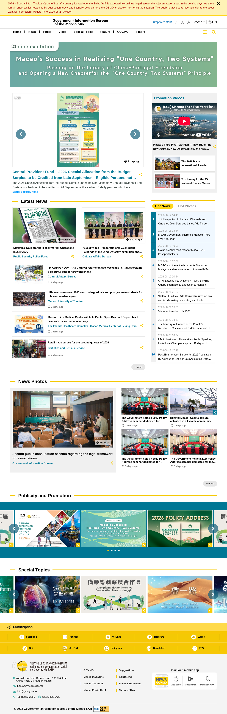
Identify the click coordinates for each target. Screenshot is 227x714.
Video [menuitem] (63, 31)
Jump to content (162, 22)
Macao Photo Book (95, 690)
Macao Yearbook (94, 683)
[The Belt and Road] (180, 594)
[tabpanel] (114, 528)
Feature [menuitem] (105, 31)
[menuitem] (32, 32)
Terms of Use (127, 690)
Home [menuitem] (17, 31)
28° (201, 22)
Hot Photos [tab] (187, 206)
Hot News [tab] (163, 206)
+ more (138, 367)
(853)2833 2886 (26, 697)
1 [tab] (108, 550)
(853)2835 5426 (51, 697)
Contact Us (125, 676)
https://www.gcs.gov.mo (30, 686)
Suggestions (126, 670)
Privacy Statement (130, 683)
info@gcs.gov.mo (27, 691)
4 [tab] (119, 550)
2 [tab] (112, 550)
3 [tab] (115, 550)
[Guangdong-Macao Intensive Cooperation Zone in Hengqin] (114, 594)
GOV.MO (89, 670)
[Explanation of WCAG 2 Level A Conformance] (101, 708)
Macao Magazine (94, 676)
